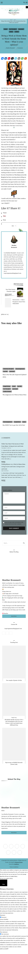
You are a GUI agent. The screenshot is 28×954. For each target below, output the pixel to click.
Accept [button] (24, 874)
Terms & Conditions (14, 867)
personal (21, 29)
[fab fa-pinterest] (9, 2)
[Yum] (25, 58)
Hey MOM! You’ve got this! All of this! (14, 425)
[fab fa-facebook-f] (3, 2)
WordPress (16, 864)
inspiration (17, 422)
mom (5, 29)
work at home (7, 391)
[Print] (19, 58)
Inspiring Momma (13, 860)
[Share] (2, 58)
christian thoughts (8, 369)
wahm (16, 31)
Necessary (3, 917)
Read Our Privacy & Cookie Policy (8, 876)
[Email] (15, 58)
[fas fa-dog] (12, 2)
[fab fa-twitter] (5, 2)
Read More (14, 616)
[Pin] (9, 58)
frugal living (7, 386)
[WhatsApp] (22, 58)
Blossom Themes (19, 862)
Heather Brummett (10, 48)
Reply (3, 462)
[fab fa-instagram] (8, 2)
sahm (11, 31)
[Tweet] (12, 58)
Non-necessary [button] (4, 932)
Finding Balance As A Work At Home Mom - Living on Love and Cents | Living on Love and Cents (13, 466)
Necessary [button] (2, 915)
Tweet (4, 213)
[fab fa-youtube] (6, 2)
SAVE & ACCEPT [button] (4, 949)
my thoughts (12, 29)
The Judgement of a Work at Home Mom (14, 395)
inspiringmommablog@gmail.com (13, 628)
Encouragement (20, 369)
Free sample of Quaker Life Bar (14, 680)
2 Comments (20, 48)
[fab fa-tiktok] (11, 2)
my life (5, 371)
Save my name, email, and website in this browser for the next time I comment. (14, 523)
